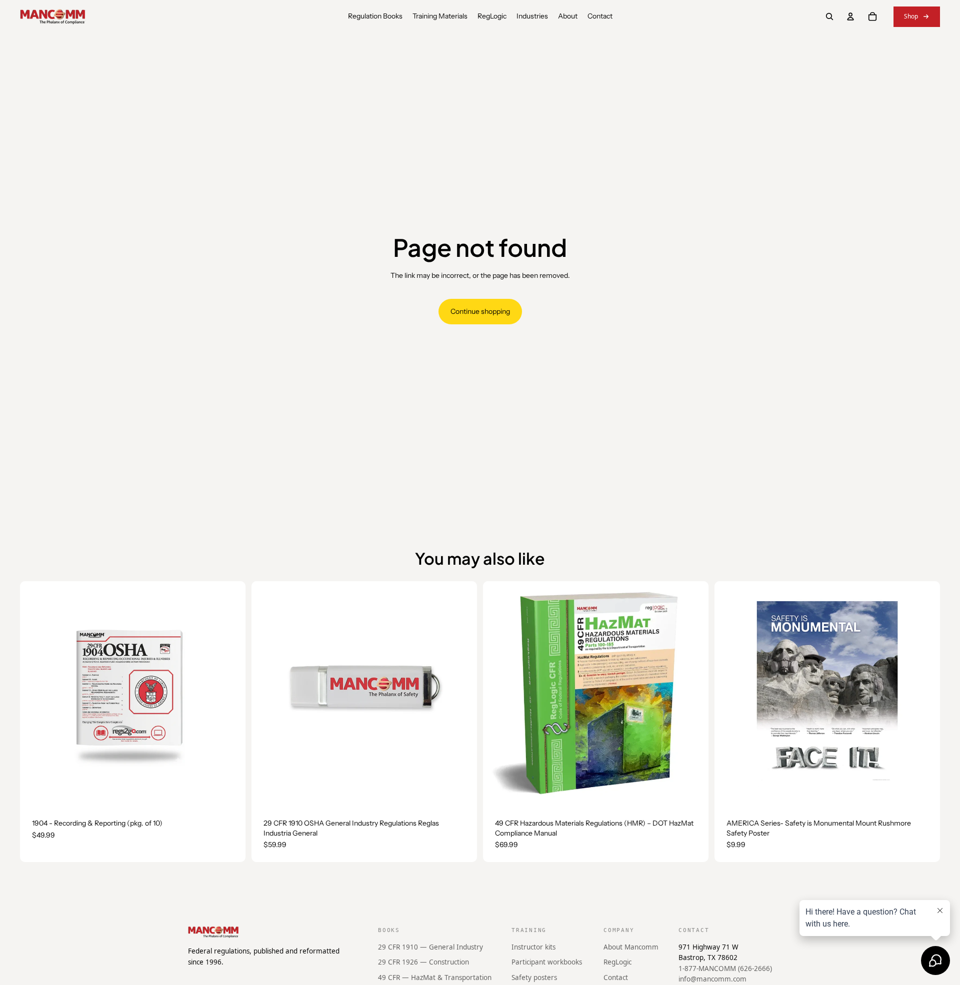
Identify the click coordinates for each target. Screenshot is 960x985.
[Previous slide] (498, 694)
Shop (911, 16)
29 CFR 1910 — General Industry (430, 946)
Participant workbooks (547, 962)
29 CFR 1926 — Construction (423, 962)
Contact (616, 977)
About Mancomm (631, 946)
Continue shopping (480, 311)
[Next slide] (693, 694)
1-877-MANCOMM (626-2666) (725, 968)
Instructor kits (534, 946)
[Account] (851, 16)
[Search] (829, 16)
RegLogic (618, 962)
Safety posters (534, 977)
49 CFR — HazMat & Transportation (435, 977)
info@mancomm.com (712, 979)
